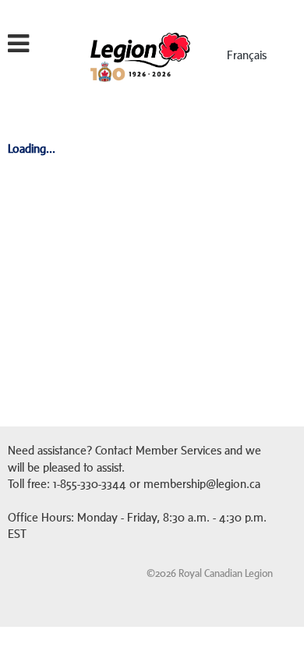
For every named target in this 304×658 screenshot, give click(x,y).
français (247, 55)
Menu (44, 48)
